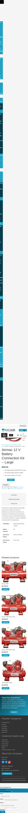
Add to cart (11, 479)
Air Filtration (4, 726)
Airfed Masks (5, 730)
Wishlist (3, 747)
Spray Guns (4, 732)
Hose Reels (4, 728)
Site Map (4, 780)
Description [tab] (14, 495)
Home (3, 444)
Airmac (12, 488)
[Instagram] (9, 762)
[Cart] (24, 430)
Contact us (4, 759)
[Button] (11, 435)
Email (2, 799)
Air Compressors (5, 722)
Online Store (4, 739)
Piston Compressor (18, 488)
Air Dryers (4, 724)
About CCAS (4, 757)
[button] (2, 2)
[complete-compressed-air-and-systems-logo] (8, 430)
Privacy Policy (5, 743)
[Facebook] (3, 762)
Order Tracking (5, 741)
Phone (2, 802)
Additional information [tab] (14, 499)
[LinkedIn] (6, 762)
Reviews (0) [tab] (14, 503)
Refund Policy (5, 745)
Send (3, 811)
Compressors (8, 444)
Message (2, 809)
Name (2, 793)
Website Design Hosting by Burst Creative (16, 780)
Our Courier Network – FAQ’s (8, 749)
